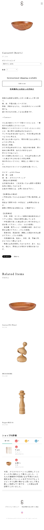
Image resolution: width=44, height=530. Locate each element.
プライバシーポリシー (12, 506)
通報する (16, 256)
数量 (4, 70)
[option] (22, 26)
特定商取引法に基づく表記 (30, 506)
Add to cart (22, 83)
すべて (7, 441)
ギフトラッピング (8, 60)
